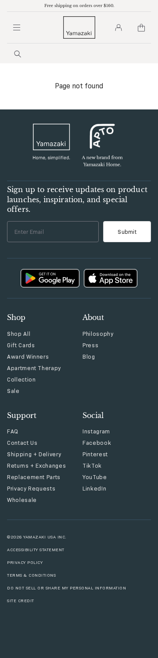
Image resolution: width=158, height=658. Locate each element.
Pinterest (95, 454)
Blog (89, 356)
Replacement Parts (34, 476)
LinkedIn (94, 488)
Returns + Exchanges (36, 465)
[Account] (118, 27)
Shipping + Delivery (34, 454)
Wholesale (22, 499)
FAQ (12, 431)
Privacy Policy (25, 562)
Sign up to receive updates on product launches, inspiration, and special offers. (77, 199)
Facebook (97, 442)
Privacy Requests (31, 488)
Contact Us (22, 442)
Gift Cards (21, 345)
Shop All (18, 333)
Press (90, 345)
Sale (13, 390)
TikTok (92, 465)
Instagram (96, 431)
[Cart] (141, 27)
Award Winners (28, 356)
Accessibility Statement (36, 550)
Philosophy (98, 333)
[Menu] (16, 27)
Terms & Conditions (31, 575)
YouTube (95, 476)
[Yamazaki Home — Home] (79, 27)
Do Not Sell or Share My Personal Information (66, 588)
